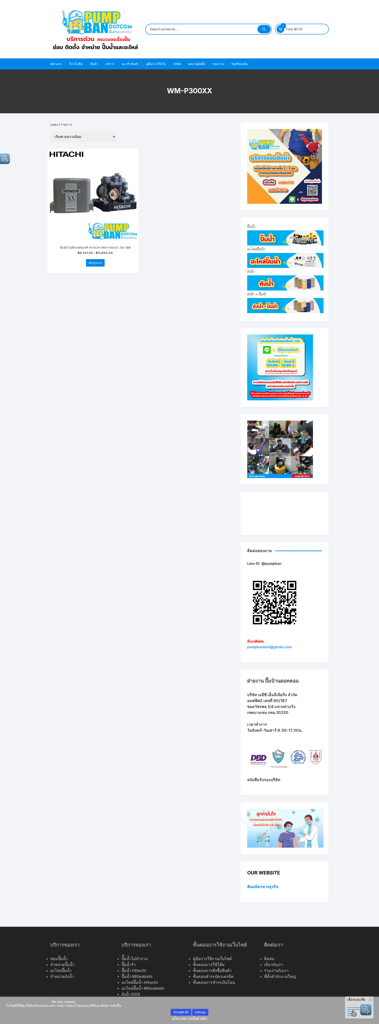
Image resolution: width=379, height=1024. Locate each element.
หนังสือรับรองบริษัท (263, 779)
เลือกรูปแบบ (95, 262)
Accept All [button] (181, 1012)
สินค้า (94, 64)
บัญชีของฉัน (239, 64)
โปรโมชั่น (76, 64)
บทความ (218, 64)
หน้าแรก (56, 64)
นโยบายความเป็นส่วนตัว (189, 1018)
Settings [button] (200, 1012)
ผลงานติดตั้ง (196, 64)
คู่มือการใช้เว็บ (156, 64)
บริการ (109, 64)
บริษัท (177, 64)
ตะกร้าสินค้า (130, 64)
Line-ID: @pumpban (264, 563)
